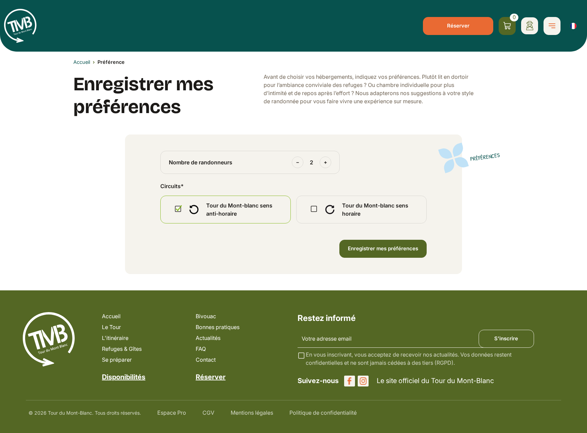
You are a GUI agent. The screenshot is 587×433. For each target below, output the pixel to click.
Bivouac (206, 316)
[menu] (552, 26)
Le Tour (111, 327)
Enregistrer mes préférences (383, 248)
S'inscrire (506, 338)
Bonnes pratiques (217, 327)
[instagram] (363, 381)
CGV (208, 412)
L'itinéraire (115, 338)
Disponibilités (123, 377)
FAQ (201, 348)
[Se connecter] (529, 25)
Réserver (458, 25)
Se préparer (117, 359)
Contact (206, 359)
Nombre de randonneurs (200, 162)
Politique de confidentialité (323, 412)
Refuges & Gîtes (122, 348)
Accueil (81, 62)
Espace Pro (171, 412)
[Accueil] (20, 26)
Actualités (208, 338)
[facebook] (349, 381)
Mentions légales (252, 412)
